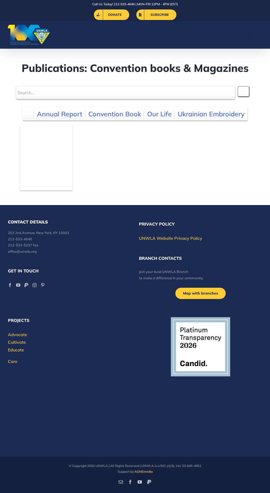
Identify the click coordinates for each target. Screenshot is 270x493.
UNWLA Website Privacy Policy (170, 238)
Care (12, 361)
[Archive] (28, 113)
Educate (16, 349)
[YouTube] (18, 285)
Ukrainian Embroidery (211, 114)
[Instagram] (34, 285)
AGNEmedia (143, 472)
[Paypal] (26, 285)
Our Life (159, 114)
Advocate (17, 334)
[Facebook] (10, 285)
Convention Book (114, 114)
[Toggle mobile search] (248, 35)
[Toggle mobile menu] (259, 35)
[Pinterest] (43, 285)
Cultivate (17, 342)
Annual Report (59, 114)
